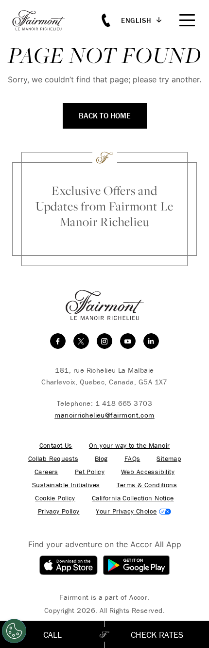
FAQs (132, 459)
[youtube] (128, 341)
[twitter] (81, 341)
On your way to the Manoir (129, 445)
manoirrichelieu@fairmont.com (104, 414)
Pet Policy (89, 472)
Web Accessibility (147, 472)
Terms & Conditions (147, 485)
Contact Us (55, 445)
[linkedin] (151, 341)
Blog (101, 459)
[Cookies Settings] (14, 631)
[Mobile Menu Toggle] (187, 20)
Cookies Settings (133, 511)
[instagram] (104, 341)
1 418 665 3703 (123, 403)
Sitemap (169, 459)
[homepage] (44, 20)
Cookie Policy (55, 498)
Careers (46, 472)
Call (52, 634)
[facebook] (58, 341)
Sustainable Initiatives (66, 485)
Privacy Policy (59, 511)
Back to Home (105, 115)
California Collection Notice (133, 498)
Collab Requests (53, 459)
